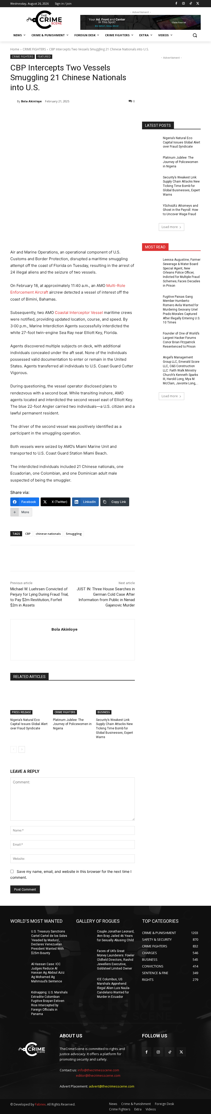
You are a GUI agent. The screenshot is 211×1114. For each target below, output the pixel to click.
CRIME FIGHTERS (34, 49)
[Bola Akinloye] (13, 101)
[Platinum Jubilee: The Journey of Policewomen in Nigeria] (72, 700)
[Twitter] (198, 4)
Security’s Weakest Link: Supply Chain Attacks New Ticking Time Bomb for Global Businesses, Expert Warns (114, 728)
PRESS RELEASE (21, 712)
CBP (28, 534)
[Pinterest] (71, 114)
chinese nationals (48, 534)
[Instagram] (184, 4)
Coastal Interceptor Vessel (79, 312)
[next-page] (22, 749)
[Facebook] (176, 4)
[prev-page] (13, 749)
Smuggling (74, 534)
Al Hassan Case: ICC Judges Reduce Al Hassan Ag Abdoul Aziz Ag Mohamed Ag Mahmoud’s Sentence (48, 972)
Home (14, 49)
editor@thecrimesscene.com (98, 1075)
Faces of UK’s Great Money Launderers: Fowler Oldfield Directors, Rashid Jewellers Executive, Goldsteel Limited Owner (115, 959)
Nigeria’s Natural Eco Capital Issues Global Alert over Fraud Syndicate (29, 724)
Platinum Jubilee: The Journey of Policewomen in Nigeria (72, 724)
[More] (95, 114)
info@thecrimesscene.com (98, 1070)
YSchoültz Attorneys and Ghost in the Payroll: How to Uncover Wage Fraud (180, 210)
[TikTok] (191, 4)
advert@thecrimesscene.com (111, 1086)
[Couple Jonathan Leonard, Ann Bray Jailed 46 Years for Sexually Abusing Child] (85, 935)
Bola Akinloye (31, 101)
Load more (170, 227)
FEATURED (44, 56)
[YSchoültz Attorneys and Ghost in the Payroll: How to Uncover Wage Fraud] (151, 210)
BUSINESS (104, 712)
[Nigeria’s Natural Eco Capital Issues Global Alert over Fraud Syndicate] (29, 700)
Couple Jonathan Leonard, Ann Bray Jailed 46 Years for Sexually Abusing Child (115, 936)
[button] (195, 35)
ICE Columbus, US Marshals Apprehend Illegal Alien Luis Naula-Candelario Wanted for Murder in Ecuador (113, 987)
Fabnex (40, 1104)
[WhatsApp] (83, 114)
